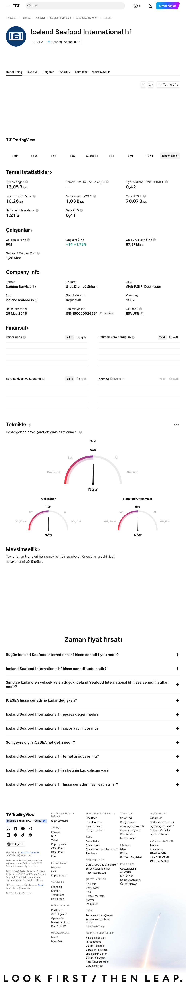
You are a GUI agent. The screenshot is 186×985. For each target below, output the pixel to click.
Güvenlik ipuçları (95, 957)
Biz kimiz (91, 883)
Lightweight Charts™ (162, 826)
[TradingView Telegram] (15, 835)
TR (140, 6)
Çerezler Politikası (96, 949)
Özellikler (91, 817)
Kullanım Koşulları (96, 937)
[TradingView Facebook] (15, 828)
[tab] (69, 337)
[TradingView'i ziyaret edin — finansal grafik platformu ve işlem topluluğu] (20, 139)
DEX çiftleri (57, 852)
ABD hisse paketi (96, 872)
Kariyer (90, 899)
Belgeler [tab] (48, 72)
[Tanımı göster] (26, 182)
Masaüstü (57, 941)
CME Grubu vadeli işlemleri (101, 864)
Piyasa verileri (94, 826)
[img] (75, 41)
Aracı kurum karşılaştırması (101, 849)
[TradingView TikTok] (22, 835)
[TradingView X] (8, 828)
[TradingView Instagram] (30, 828)
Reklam (154, 845)
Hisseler (55, 832)
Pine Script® (58, 926)
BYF (53, 836)
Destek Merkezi (95, 895)
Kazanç (55, 890)
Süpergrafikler (59, 820)
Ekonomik (57, 886)
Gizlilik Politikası (95, 945)
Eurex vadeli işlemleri (98, 868)
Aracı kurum (93, 845)
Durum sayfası (94, 965)
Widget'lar (156, 817)
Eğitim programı (159, 860)
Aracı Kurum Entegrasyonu (158, 851)
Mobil (54, 937)
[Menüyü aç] (7, 5)
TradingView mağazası (99, 915)
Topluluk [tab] (64, 72)
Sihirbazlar (126, 875)
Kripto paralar (59, 844)
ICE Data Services (30, 852)
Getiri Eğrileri (58, 914)
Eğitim (124, 853)
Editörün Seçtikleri (131, 857)
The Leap (91, 853)
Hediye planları (94, 830)
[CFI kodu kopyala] (142, 313)
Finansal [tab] (32, 72)
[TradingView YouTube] (22, 828)
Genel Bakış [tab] (14, 72)
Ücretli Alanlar (128, 883)
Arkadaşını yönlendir (132, 826)
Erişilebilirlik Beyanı (97, 953)
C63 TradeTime (95, 926)
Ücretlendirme (94, 822)
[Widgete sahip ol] (151, 84)
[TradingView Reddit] (30, 835)
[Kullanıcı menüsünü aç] (150, 5)
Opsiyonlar (57, 918)
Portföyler (57, 910)
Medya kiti (92, 903)
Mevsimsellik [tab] (101, 72)
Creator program (130, 830)
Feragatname (93, 941)
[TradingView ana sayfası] (16, 5)
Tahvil (54, 840)
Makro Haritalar (60, 922)
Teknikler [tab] (81, 72)
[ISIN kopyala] (101, 313)
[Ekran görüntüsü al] (143, 84)
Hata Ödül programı (97, 961)
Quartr (41, 885)
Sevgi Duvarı (127, 822)
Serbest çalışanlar (130, 879)
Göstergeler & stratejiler (128, 870)
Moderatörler (128, 838)
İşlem (123, 849)
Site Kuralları (127, 834)
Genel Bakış (93, 841)
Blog (88, 891)
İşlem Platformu (159, 834)
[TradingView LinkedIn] (8, 835)
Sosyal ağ (126, 817)
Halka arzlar (58, 898)
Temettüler (57, 894)
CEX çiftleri (57, 848)
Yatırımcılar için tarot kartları (98, 921)
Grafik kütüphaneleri (162, 822)
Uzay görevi (93, 887)
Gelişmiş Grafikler (160, 830)
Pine (53, 856)
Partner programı (160, 856)
